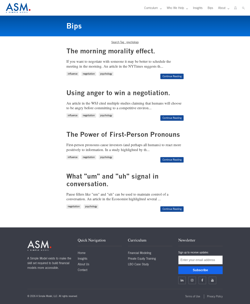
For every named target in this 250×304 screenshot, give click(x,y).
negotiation (89, 73)
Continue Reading (171, 76)
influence (72, 73)
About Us (83, 264)
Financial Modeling (139, 253)
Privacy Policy (215, 296)
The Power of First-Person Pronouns (123, 134)
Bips (210, 8)
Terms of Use (192, 296)
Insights (198, 8)
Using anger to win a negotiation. (118, 93)
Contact (82, 270)
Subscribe (200, 270)
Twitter (192, 280)
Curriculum (151, 8)
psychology (106, 73)
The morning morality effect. (110, 51)
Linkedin (182, 280)
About (221, 8)
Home (82, 253)
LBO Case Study (138, 264)
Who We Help (175, 8)
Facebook (202, 280)
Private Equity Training (142, 258)
